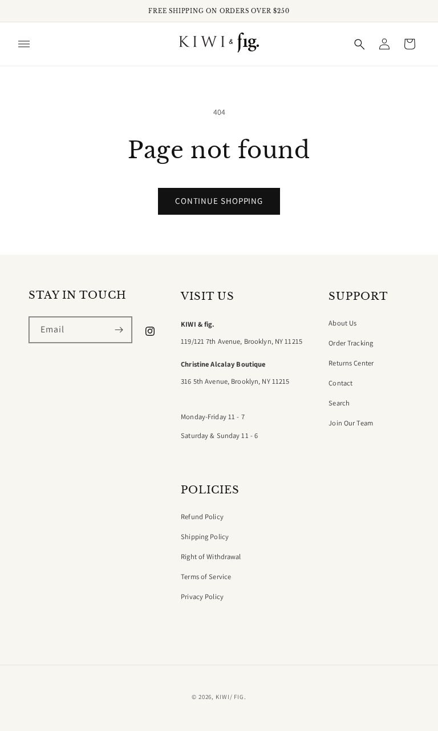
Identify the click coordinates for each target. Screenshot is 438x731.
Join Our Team (350, 423)
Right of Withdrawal (211, 556)
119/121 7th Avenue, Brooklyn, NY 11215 (241, 341)
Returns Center (351, 363)
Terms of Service (206, 576)
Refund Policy (202, 516)
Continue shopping (219, 200)
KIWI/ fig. (231, 697)
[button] (23, 44)
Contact (340, 383)
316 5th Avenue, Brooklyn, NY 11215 (235, 381)
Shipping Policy (205, 536)
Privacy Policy (202, 596)
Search (339, 403)
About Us (342, 323)
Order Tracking (350, 343)
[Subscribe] (119, 329)
